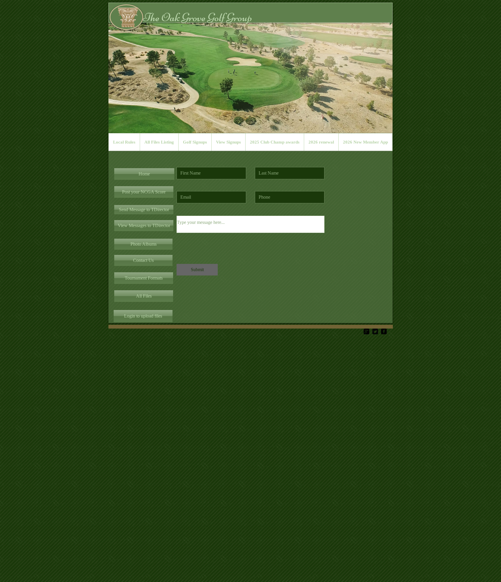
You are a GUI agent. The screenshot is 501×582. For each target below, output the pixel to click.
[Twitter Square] (375, 331)
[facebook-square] (384, 331)
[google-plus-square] (366, 331)
